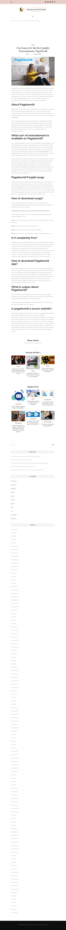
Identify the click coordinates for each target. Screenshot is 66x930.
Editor (27, 54)
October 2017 (15, 885)
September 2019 (15, 808)
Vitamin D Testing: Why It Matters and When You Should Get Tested (26, 456)
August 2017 (14, 892)
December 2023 (15, 637)
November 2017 (15, 882)
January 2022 (14, 714)
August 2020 (14, 771)
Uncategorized (47, 421)
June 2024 (14, 616)
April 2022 (14, 704)
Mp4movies (23, 98)
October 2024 (15, 603)
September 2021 (15, 727)
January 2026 (14, 553)
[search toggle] (54, 2)
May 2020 (14, 781)
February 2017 (15, 912)
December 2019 (15, 798)
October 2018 (15, 845)
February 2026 (15, 549)
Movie (33, 44)
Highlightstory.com (44, 924)
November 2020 (15, 761)
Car (12, 511)
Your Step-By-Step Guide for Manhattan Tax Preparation (33, 402)
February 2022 (15, 711)
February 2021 (15, 751)
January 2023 (14, 674)
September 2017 (15, 889)
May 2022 (14, 700)
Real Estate (14, 514)
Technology (18, 404)
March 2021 (14, 748)
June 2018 (14, 858)
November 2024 (15, 600)
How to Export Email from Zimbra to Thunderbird (18, 407)
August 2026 (14, 529)
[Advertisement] (33, 31)
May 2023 (14, 660)
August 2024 (14, 610)
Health (12, 492)
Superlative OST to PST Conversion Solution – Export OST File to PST (33, 422)
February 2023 (15, 670)
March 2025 (14, 586)
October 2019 (15, 805)
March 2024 (14, 627)
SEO (12, 507)
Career (12, 496)
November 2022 (15, 680)
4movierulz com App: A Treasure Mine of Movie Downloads (48, 370)
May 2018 (14, 862)
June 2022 (14, 697)
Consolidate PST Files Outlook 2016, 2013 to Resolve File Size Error (48, 403)
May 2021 (14, 741)
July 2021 (14, 734)
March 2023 (14, 667)
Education (13, 488)
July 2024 (14, 613)
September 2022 (15, 687)
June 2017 (14, 899)
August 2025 (14, 569)
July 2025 (14, 573)
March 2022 (14, 707)
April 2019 (14, 825)
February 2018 (15, 872)
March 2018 (14, 869)
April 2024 (14, 623)
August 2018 (14, 852)
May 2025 (14, 579)
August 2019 (14, 811)
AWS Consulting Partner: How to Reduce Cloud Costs (23, 466)
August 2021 (14, 731)
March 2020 (14, 788)
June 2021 (14, 737)
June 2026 (14, 536)
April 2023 (14, 663)
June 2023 (14, 657)
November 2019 (15, 801)
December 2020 (15, 758)
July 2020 (14, 774)
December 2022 (15, 677)
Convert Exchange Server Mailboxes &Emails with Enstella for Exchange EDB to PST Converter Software (18, 428)
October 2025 (15, 563)
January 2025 (14, 593)
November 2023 (15, 640)
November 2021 (15, 721)
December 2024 (15, 596)
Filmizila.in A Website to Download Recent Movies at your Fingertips (33, 375)
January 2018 (14, 875)
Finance (13, 499)
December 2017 (15, 879)
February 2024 (15, 630)
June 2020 (14, 778)
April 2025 (14, 583)
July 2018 (14, 855)
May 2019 (14, 821)
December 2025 (15, 556)
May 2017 (14, 902)
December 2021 (15, 717)
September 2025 (15, 566)
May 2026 (14, 539)
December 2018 (15, 838)
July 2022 (14, 694)
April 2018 (14, 865)
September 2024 (15, 606)
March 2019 (14, 828)
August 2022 (14, 690)
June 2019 (14, 818)
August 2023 (14, 650)
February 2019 (15, 832)
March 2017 (14, 909)
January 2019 (14, 835)
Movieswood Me (43, 151)
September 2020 (15, 768)
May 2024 (14, 620)
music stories (14, 117)
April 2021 (14, 744)
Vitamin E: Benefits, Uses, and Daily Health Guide (22, 459)
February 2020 (15, 791)
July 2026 (14, 532)
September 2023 (15, 647)
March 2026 (14, 546)
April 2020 (14, 784)
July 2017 (14, 895)
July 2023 (14, 653)
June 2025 (14, 576)
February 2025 (15, 590)
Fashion (13, 503)
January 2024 (14, 633)
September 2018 (15, 848)
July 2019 (14, 815)
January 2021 (14, 754)
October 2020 (15, 764)
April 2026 (14, 542)
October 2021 (15, 724)
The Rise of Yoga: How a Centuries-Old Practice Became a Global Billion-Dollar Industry (30, 463)
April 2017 (14, 906)
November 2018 (15, 842)
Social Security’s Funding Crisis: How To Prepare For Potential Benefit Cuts (27, 469)
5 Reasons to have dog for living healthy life (47, 424)
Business (13, 484)
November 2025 (15, 559)
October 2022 (15, 684)
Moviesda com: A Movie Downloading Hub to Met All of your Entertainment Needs (18, 371)
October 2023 (15, 643)
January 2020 (14, 795)
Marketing (13, 518)
